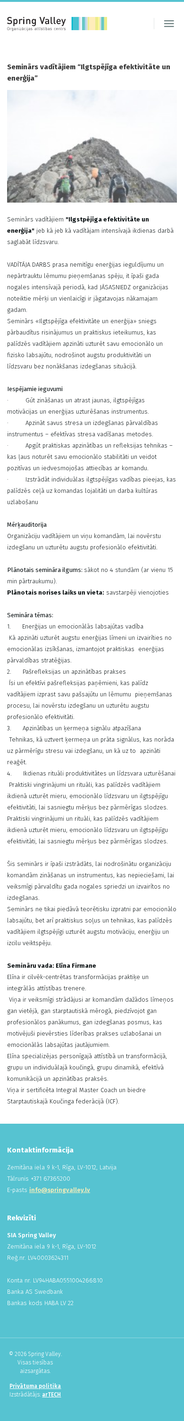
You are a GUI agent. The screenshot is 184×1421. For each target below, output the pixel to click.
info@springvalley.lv (59, 1189)
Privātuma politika (35, 1386)
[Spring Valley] (57, 23)
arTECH (51, 1394)
